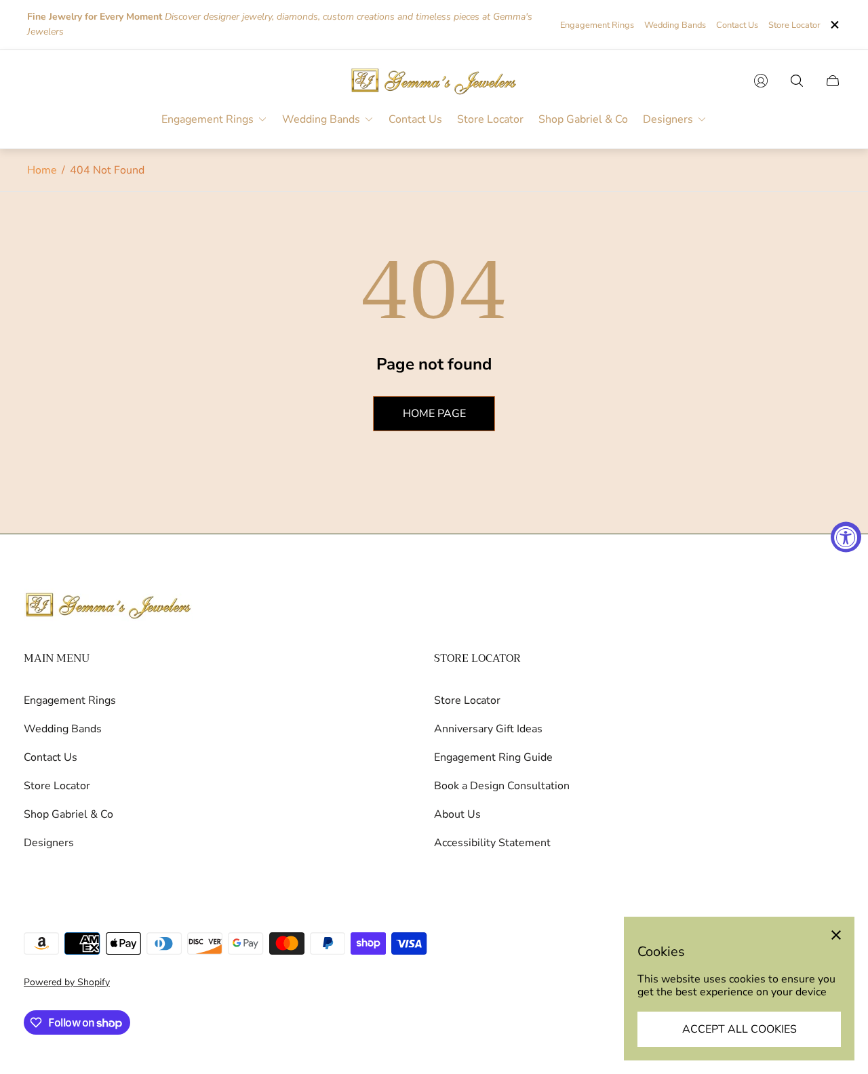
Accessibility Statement (492, 842)
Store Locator (794, 25)
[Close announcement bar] (834, 24)
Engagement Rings (597, 25)
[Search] (797, 81)
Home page (434, 413)
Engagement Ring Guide (493, 757)
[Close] (836, 935)
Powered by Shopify (67, 982)
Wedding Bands (675, 25)
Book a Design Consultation (502, 785)
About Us (457, 814)
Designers (49, 842)
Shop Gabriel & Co (68, 814)
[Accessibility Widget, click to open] (846, 537)
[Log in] (761, 81)
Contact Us (737, 25)
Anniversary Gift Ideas (488, 728)
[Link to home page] (108, 606)
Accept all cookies (739, 1029)
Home (42, 170)
